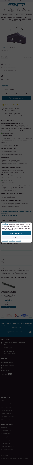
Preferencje (16, 237)
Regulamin (5, 241)
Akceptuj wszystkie (16, 233)
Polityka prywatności (15, 241)
